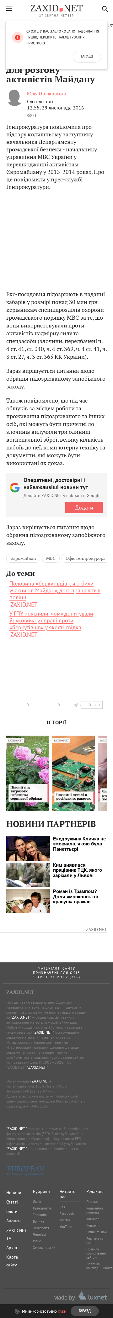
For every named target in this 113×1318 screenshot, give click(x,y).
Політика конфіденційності (99, 1266)
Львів (37, 1201)
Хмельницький (44, 1247)
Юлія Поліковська (46, 93)
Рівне (37, 1241)
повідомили (30, 179)
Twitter (65, 1220)
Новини (13, 1192)
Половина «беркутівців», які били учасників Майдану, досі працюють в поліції (54, 590)
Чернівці (39, 1234)
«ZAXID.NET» (40, 1081)
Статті (12, 1202)
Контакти (93, 1225)
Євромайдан (23, 558)
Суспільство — (42, 101)
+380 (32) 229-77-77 (38, 1091)
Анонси (13, 1221)
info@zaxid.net (66, 1096)
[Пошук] (103, 9)
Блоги (12, 1211)
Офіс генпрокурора (85, 558)
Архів (11, 1247)
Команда (92, 1219)
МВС (51, 558)
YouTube (66, 1226)
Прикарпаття (42, 1208)
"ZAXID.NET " (21, 1017)
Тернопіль (40, 1215)
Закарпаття (41, 1228)
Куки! (62, 1311)
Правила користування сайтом (96, 1253)
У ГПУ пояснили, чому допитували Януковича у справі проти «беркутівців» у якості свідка (51, 620)
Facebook (67, 1213)
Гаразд (87, 56)
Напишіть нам (96, 1232)
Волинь (38, 1221)
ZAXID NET (56, 8)
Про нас (92, 1201)
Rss (62, 1207)
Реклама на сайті (94, 1240)
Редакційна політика (94, 1210)
